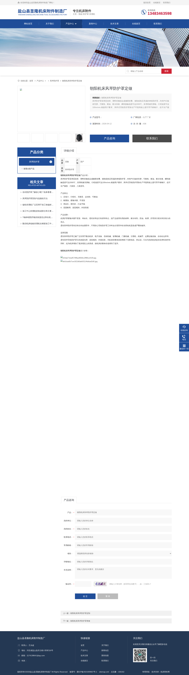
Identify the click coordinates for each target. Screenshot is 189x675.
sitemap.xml (104, 672)
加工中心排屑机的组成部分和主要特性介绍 (37, 211)
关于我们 (50, 24)
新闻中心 (93, 24)
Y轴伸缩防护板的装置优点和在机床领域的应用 (37, 217)
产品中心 (70, 24)
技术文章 (114, 24)
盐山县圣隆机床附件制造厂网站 (40, 3)
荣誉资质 (105, 655)
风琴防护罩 (54, 81)
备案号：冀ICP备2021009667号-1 (83, 672)
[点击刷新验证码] (100, 584)
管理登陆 (146, 672)
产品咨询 (109, 138)
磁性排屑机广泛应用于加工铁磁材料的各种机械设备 (37, 205)
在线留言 (156, 3)
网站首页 (28, 24)
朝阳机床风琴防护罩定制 (80, 613)
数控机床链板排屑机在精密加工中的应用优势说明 (37, 223)
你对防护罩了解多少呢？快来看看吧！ (37, 192)
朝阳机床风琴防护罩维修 (80, 621)
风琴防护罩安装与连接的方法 (35, 198)
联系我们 (166, 3)
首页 (31, 81)
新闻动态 (105, 650)
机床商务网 (165, 672)
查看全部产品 (29, 169)
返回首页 (147, 3)
